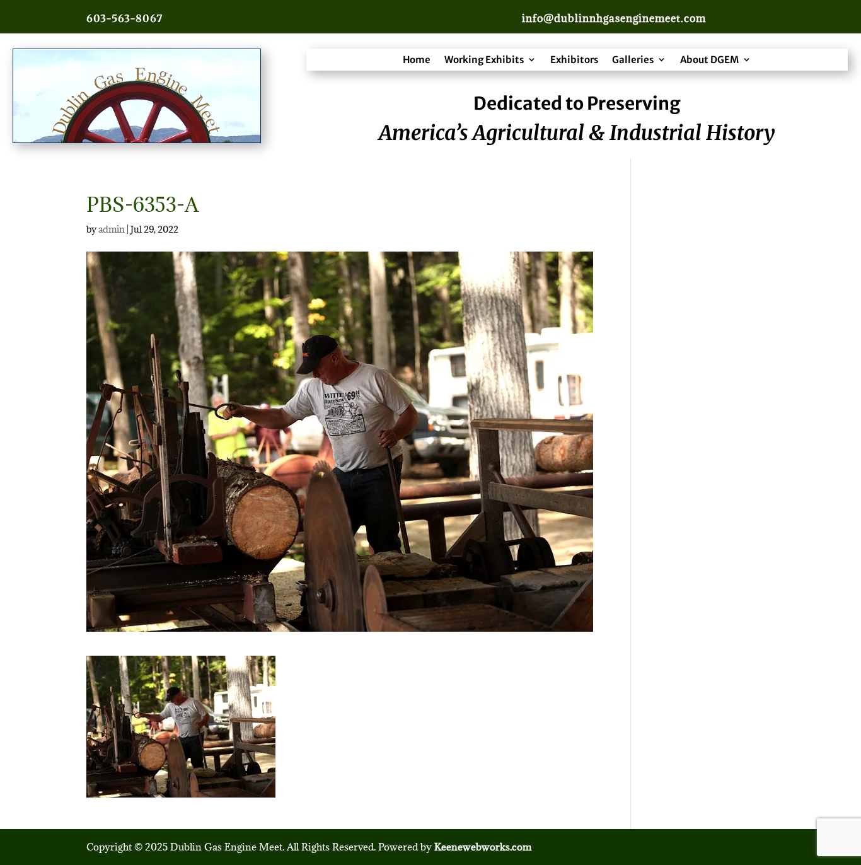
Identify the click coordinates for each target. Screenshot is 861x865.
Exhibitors (574, 60)
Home (416, 60)
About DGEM (709, 60)
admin (111, 229)
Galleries (633, 60)
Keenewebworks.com (482, 846)
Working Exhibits (484, 60)
